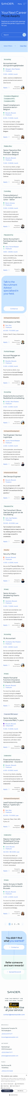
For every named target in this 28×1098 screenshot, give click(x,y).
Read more (13, 1081)
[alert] (14, 1086)
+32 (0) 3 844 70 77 (6, 1052)
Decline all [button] (20, 1090)
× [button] (26, 1075)
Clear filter (23, 46)
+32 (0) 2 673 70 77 (6, 1034)
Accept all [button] (7, 1090)
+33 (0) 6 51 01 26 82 (7, 1071)
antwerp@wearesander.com (9, 1056)
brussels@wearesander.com (9, 1037)
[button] (22, 4)
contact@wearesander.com (14, 1015)
